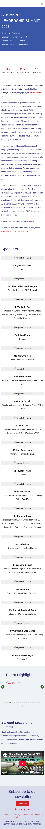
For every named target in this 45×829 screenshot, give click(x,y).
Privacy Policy (17, 816)
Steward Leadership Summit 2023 (15, 44)
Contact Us (38, 815)
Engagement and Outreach (13, 37)
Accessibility (27, 815)
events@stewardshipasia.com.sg (14, 231)
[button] (22, 692)
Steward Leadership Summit (13, 41)
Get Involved (17, 33)
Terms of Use (6, 816)
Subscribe (22, 803)
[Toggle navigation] (42, 4)
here (14, 215)
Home (4, 33)
